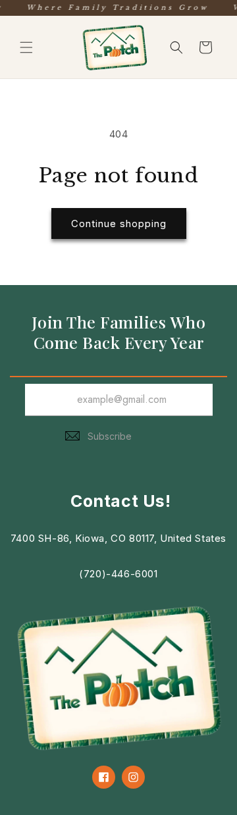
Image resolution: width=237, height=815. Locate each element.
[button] (26, 47)
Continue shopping (119, 223)
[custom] (103, 777)
